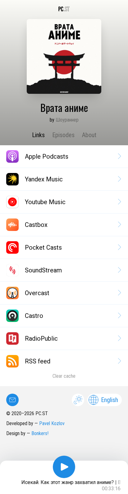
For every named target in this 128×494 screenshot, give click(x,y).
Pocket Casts (43, 247)
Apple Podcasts (46, 156)
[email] (12, 400)
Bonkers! (39, 433)
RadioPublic (41, 338)
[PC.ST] (64, 9)
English (109, 400)
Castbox (36, 224)
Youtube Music (45, 202)
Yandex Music (44, 179)
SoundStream (43, 270)
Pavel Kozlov (52, 423)
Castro (34, 315)
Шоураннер (67, 120)
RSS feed (37, 361)
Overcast (37, 293)
